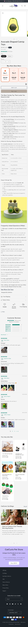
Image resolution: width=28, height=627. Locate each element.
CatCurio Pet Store (9, 622)
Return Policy (5, 585)
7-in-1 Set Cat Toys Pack (7, 453)
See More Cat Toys (7, 289)
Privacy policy (11, 624)
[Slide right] (16, 39)
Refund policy (23, 622)
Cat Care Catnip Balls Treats (19, 475)
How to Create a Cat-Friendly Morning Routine (12, 527)
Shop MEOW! (14, 563)
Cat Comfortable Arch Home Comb (7, 475)
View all (25, 506)
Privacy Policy (6, 588)
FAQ (3, 579)
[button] (2, 5)
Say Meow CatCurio (7, 576)
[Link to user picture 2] (11, 388)
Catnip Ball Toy (5, 496)
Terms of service (18, 624)
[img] (4, 338)
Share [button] (3, 311)
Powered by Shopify (16, 622)
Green (3, 56)
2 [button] (12, 431)
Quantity (2, 59)
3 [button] (14, 431)
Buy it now (14, 91)
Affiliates (4, 570)
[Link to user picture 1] (4, 350)
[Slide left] (11, 39)
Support (4, 590)
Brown (10, 56)
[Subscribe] (21, 599)
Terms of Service (6, 582)
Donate (5, 306)
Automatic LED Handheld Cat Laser (19, 454)
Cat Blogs (5, 573)
